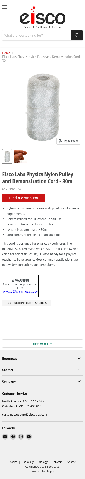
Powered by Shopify (42, 471)
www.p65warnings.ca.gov (20, 291)
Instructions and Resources (27, 303)
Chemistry (28, 462)
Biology (43, 462)
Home (6, 53)
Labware (57, 462)
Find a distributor (23, 198)
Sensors (71, 462)
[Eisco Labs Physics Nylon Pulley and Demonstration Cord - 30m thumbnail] (7, 156)
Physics (12, 462)
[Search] (77, 35)
